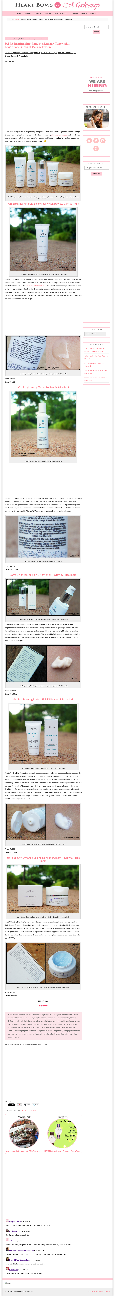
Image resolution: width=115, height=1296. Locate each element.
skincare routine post (59, 135)
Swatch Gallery (60, 14)
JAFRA (16, 39)
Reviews (48, 14)
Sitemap (107, 1291)
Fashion (38, 14)
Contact (94, 14)
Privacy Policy (100, 1291)
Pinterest (96, 148)
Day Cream (16, 19)
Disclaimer (91, 1291)
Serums (37, 39)
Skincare (74, 14)
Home (19, 14)
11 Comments (32, 1110)
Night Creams (23, 39)
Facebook (96, 140)
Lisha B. (23, 1110)
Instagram (103, 140)
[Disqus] (43, 1188)
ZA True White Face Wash (35, 286)
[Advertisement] (43, 29)
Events (84, 14)
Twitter (89, 140)
